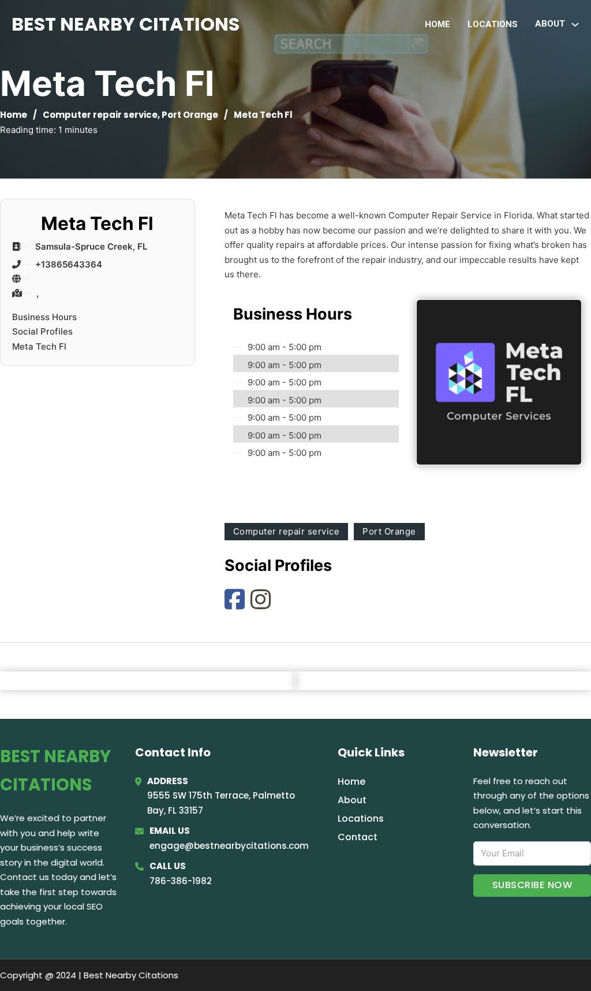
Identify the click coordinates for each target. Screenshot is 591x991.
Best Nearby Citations (126, 24)
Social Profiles (42, 331)
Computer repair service (100, 115)
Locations (492, 24)
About (352, 800)
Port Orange (190, 115)
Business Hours (44, 316)
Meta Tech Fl (39, 346)
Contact (357, 837)
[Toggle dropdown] (575, 24)
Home (437, 24)
